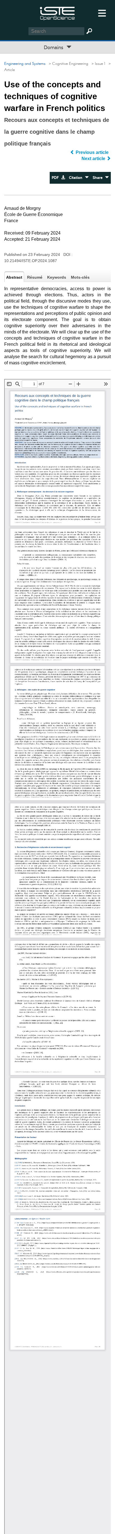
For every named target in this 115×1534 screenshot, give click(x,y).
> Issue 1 (97, 64)
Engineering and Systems (24, 64)
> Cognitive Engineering (67, 64)
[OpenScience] (57, 12)
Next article (94, 158)
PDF (56, 177)
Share (99, 177)
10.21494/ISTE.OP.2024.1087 (30, 260)
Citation (77, 177)
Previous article (92, 152)
